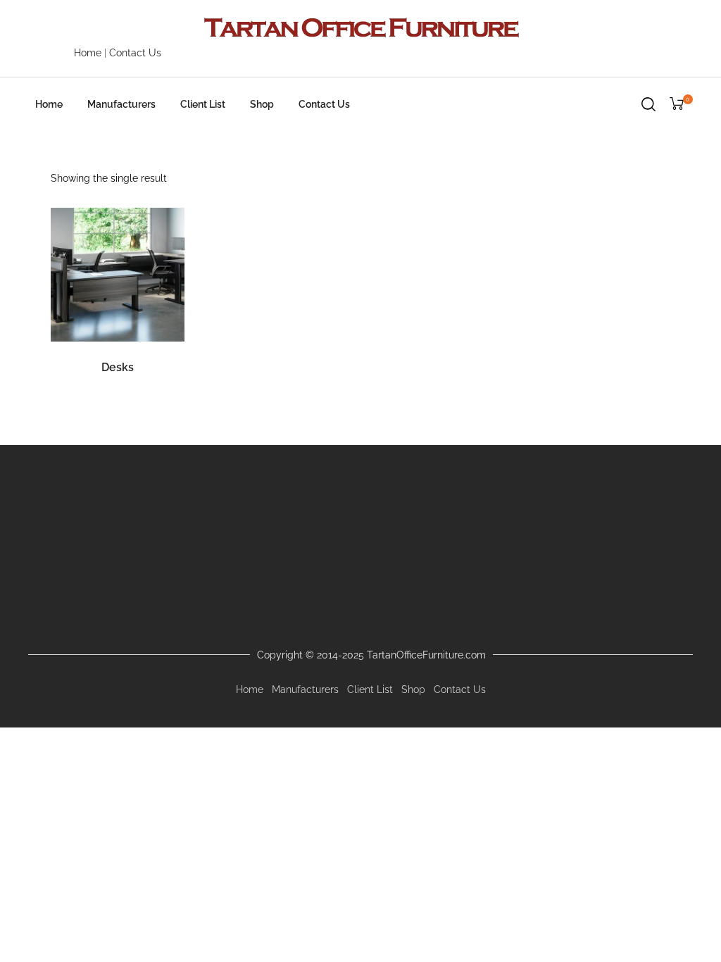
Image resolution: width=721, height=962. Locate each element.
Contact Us (135, 52)
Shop (262, 104)
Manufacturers (121, 104)
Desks (117, 367)
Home (87, 52)
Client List (202, 104)
